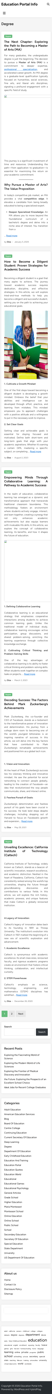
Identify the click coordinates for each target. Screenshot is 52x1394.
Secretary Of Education (16, 1239)
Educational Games (14, 1183)
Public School (11, 1225)
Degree (8, 36)
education (37, 1340)
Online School (11, 1220)
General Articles (12, 1192)
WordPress (19, 1389)
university (43, 1360)
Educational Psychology (16, 1188)
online (17, 1352)
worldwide (28, 1364)
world (20, 1363)
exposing (31, 1345)
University (9, 1253)
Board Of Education (14, 1123)
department (33, 1334)
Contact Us (10, 1284)
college (33, 1331)
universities (34, 1360)
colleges (39, 1331)
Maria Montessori (13, 1206)
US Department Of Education (19, 1257)
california (12, 1331)
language (41, 1349)
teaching (13, 1360)
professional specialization (20, 69)
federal (44, 1345)
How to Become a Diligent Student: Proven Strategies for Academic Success (26, 265)
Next (20, 1013)
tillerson (19, 1360)
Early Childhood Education (17, 1155)
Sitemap (8, 1293)
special (42, 1356)
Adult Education (12, 1109)
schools (25, 1357)
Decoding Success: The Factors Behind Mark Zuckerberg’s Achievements (26, 704)
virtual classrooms (10, 1364)
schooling (18, 1356)
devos (43, 1335)
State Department (13, 1248)
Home (7, 1280)
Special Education (13, 1243)
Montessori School (13, 1211)
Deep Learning (11, 1142)
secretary (33, 1356)
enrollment (23, 1345)
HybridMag (35, 1389)
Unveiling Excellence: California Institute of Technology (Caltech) (26, 851)
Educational (10, 1179)
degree (14, 1335)
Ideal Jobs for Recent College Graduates (25, 1087)
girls (11, 1349)
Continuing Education (15, 1132)
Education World (12, 1174)
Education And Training (16, 1160)
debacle (7, 1335)
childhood (26, 1331)
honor (34, 1349)
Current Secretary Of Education (20, 1137)
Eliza (9, 242)
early (6, 1341)
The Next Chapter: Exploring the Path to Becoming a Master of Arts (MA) (26, 45)
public (40, 1352)
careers (18, 1331)
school (8, 1356)
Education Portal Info (19, 4)
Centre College (12, 1128)
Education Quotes (13, 1169)
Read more (11, 235)
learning (8, 1352)
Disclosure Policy (13, 1289)
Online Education (13, 1216)
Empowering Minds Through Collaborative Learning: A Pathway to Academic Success (26, 481)
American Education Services (19, 1114)
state (6, 1360)
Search (8, 1026)
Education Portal (12, 1165)
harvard (16, 1349)
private (24, 1352)
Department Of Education (17, 1151)
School (7, 1229)
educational (8, 1345)
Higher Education (13, 1202)
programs (33, 1352)
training (26, 1360)
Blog (6, 1118)
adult (6, 1331)
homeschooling (26, 1349)
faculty (37, 1345)
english (15, 1345)
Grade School (11, 1197)
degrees (21, 1335)
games (6, 1349)
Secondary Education (15, 1234)
